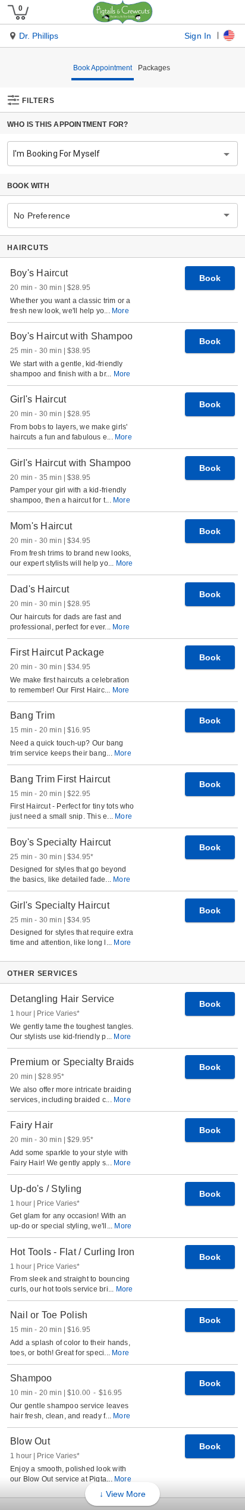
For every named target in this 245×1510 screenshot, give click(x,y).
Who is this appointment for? (67, 124)
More (120, 311)
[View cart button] (18, 12)
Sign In (197, 35)
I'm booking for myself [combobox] (56, 153)
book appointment (102, 68)
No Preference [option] (42, 215)
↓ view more (122, 1494)
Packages (154, 68)
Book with (28, 186)
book (210, 278)
